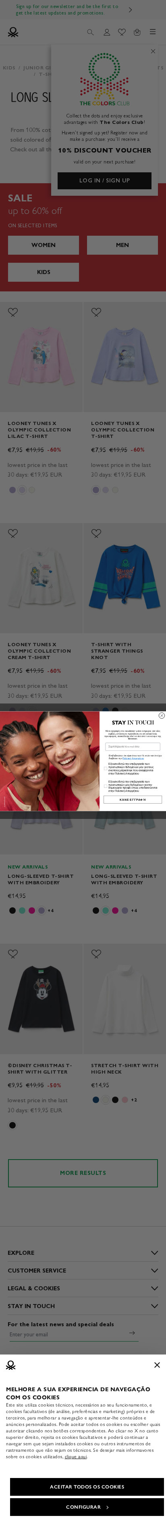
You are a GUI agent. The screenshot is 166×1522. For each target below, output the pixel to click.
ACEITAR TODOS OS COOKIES (87, 1487)
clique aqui (76, 1456)
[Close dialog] (161, 715)
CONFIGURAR (83, 1507)
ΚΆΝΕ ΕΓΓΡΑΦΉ (133, 799)
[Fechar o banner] (157, 1365)
